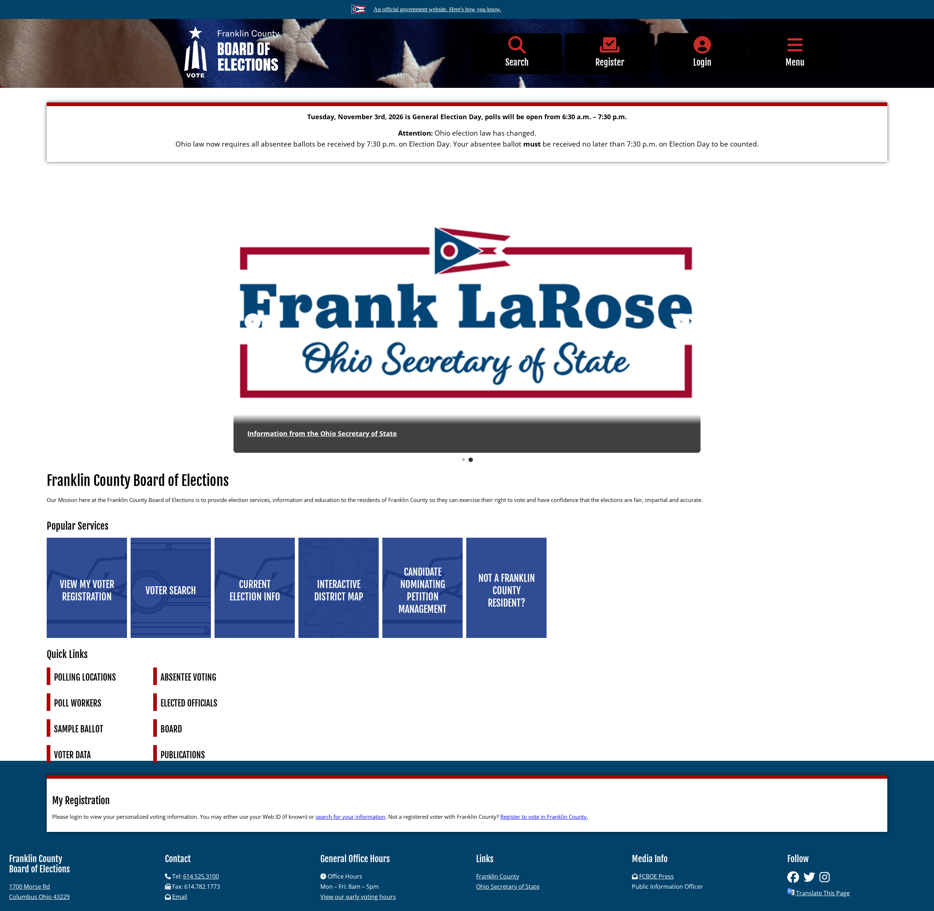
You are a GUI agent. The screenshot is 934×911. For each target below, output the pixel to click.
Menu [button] (795, 62)
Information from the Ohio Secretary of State (322, 433)
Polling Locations (85, 677)
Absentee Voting (188, 677)
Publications (183, 755)
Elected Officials (189, 703)
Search (517, 62)
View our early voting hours (358, 897)
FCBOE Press (656, 876)
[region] (467, 325)
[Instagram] (826, 879)
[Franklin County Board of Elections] (231, 53)
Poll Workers (77, 703)
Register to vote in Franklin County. (544, 816)
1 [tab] (463, 459)
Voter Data (72, 755)
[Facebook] (795, 879)
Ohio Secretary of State (508, 887)
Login (702, 62)
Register (609, 62)
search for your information (350, 816)
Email (179, 897)
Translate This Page (822, 893)
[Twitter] (811, 879)
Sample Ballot (78, 729)
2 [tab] (470, 460)
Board (171, 729)
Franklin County (497, 876)
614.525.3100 (201, 876)
